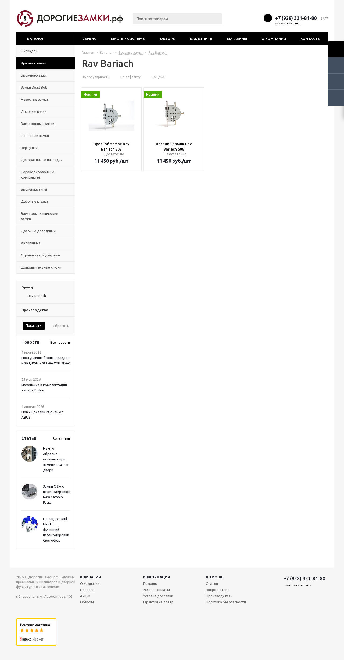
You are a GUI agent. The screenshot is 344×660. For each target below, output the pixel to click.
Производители (219, 596)
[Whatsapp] (257, 18)
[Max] (237, 18)
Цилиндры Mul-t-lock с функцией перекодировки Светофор (56, 529)
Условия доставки (158, 596)
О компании (273, 39)
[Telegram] (247, 18)
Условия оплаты (156, 590)
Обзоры (168, 39)
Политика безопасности (226, 602)
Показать (34, 325)
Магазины (237, 39)
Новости (87, 590)
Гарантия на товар (158, 602)
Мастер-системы (128, 39)
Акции (85, 596)
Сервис (89, 39)
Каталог (35, 39)
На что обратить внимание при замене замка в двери (55, 459)
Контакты (310, 39)
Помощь (215, 577)
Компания (90, 577)
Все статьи (61, 438)
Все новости (60, 342)
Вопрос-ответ (218, 590)
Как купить (201, 39)
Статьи (212, 583)
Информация (156, 577)
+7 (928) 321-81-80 (296, 18)
